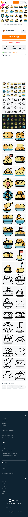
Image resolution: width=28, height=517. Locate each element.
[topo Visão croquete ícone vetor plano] (8, 254)
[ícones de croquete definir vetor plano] (13, 89)
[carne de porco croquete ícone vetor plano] (8, 362)
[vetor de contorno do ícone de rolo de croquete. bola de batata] (8, 494)
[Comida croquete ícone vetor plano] (8, 290)
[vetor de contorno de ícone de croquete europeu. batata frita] (8, 446)
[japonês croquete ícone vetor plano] (8, 350)
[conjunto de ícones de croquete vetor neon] (13, 121)
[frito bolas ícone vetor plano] (8, 159)
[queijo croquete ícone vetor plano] (8, 326)
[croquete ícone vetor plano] (8, 135)
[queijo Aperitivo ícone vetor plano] (8, 278)
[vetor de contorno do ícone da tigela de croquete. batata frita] (8, 470)
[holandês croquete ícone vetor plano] (8, 410)
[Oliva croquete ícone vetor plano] (8, 398)
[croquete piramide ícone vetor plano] (8, 207)
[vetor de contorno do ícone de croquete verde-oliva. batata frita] (8, 458)
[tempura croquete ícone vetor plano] (8, 266)
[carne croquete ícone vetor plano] (8, 219)
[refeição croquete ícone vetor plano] (8, 171)
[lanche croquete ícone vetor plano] (8, 183)
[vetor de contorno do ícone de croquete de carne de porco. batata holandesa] (8, 422)
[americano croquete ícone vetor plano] (8, 386)
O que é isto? (15, 52)
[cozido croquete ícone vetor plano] (8, 242)
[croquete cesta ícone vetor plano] (8, 302)
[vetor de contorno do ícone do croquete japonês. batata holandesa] (8, 434)
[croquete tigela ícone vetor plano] (8, 314)
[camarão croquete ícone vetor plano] (8, 374)
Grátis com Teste (14, 36)
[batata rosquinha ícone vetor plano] (8, 230)
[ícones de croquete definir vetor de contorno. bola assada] (13, 105)
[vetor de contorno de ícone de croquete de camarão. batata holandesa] (8, 506)
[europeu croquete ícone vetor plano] (8, 338)
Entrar (21, 2)
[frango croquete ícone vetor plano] (8, 147)
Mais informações (6, 55)
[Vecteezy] (2, 2)
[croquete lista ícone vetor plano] (8, 195)
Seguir (23, 32)
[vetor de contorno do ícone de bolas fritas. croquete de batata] (8, 482)
